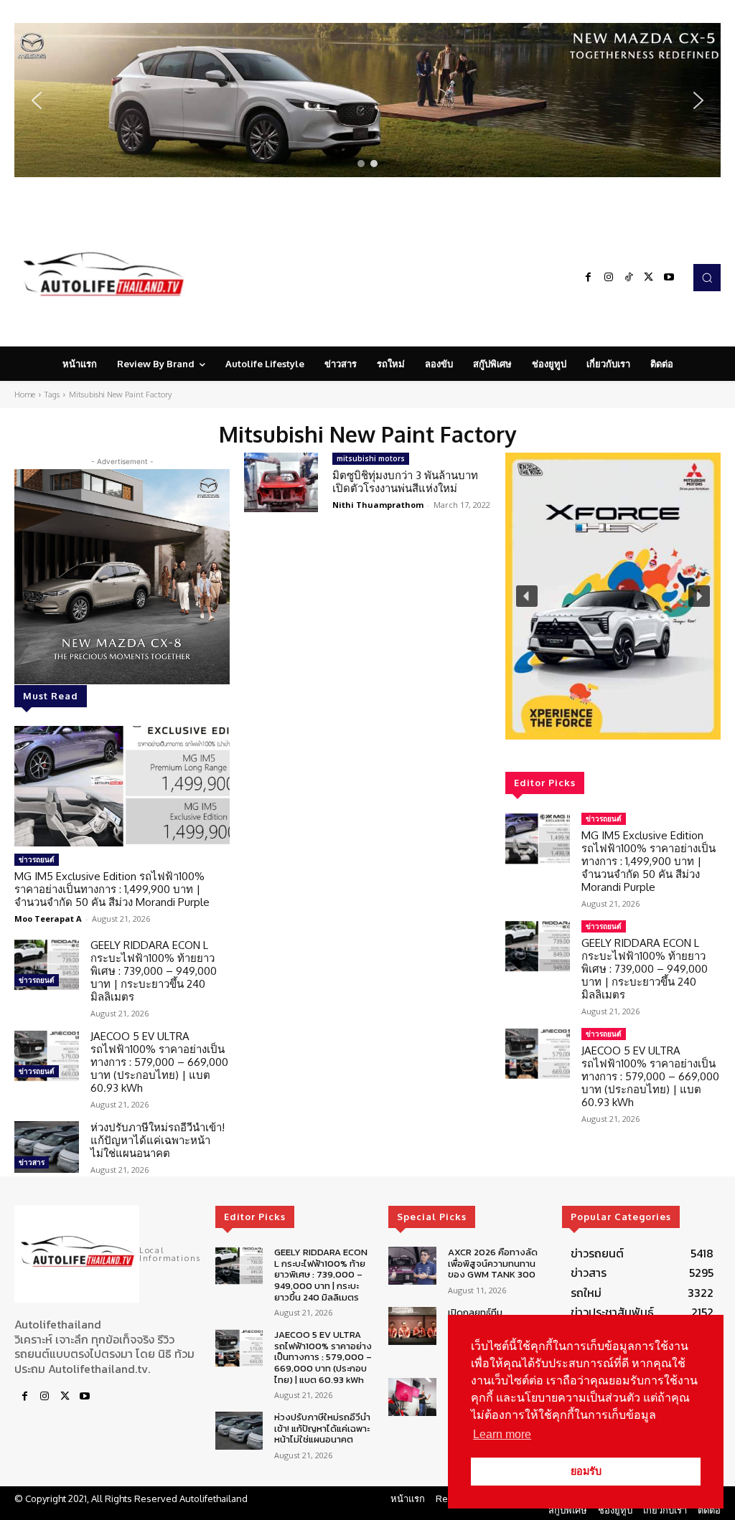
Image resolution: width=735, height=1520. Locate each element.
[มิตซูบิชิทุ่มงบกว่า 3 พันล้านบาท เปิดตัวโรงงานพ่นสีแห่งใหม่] (281, 482)
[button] (367, 100)
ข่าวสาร (32, 1162)
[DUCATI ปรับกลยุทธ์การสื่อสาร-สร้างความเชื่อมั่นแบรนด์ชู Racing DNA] (412, 1397)
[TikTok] (629, 278)
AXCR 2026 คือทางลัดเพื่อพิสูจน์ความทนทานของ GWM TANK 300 (493, 1263)
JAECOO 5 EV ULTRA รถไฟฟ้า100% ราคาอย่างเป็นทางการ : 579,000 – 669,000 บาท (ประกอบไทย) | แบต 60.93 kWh (159, 1062)
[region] (367, 100)
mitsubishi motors (371, 458)
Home (24, 395)
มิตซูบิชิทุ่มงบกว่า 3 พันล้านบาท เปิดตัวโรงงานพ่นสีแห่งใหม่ (405, 481)
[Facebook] (589, 278)
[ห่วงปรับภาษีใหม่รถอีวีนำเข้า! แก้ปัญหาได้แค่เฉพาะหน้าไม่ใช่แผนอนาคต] (46, 1147)
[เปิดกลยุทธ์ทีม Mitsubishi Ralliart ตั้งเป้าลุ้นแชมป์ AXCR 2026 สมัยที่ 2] (412, 1326)
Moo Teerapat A (48, 918)
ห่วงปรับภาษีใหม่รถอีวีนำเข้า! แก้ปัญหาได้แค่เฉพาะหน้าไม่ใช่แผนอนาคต (157, 1140)
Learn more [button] (502, 1434)
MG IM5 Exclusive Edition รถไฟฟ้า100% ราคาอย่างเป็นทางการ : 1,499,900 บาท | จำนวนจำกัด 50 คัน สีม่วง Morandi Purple (112, 889)
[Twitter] (649, 278)
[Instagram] (609, 278)
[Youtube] (669, 278)
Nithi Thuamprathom (377, 504)
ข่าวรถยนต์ (37, 859)
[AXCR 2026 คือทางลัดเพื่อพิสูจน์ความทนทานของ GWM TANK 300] (412, 1266)
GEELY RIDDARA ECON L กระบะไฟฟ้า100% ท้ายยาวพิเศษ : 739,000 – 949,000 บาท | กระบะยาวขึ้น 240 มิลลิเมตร (153, 971)
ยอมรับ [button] (586, 1471)
